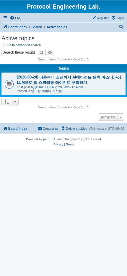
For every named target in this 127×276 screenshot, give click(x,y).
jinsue (39, 87)
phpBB (48, 139)
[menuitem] (16, 18)
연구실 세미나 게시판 (46, 91)
